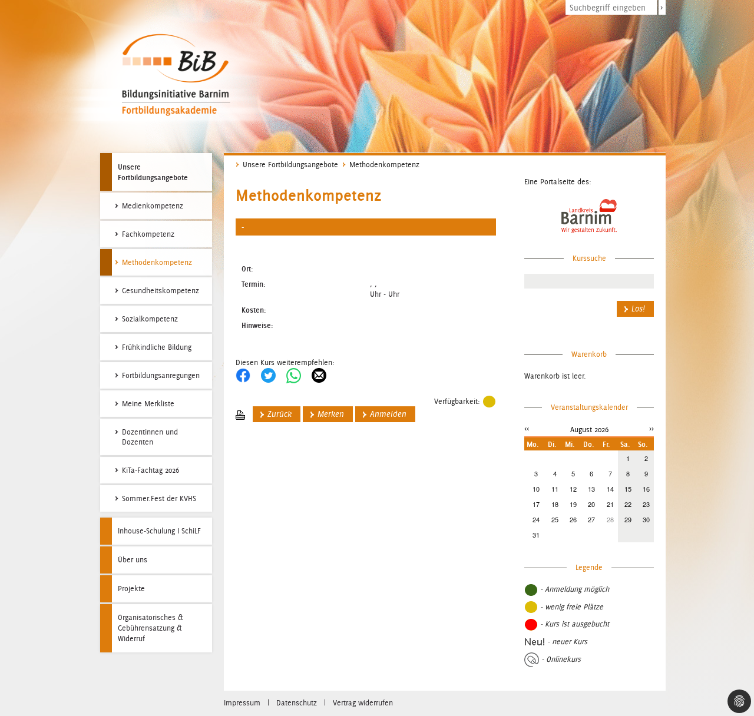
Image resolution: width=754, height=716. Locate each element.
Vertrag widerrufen (363, 702)
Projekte (131, 588)
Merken (331, 414)
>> (651, 428)
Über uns (132, 559)
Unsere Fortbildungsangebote (153, 172)
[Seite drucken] (240, 414)
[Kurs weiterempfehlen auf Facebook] (243, 374)
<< (526, 428)
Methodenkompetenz (384, 164)
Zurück (279, 414)
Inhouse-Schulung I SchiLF (159, 530)
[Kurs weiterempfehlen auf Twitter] (268, 374)
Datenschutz (296, 702)
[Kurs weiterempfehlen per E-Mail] (319, 374)
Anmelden (388, 414)
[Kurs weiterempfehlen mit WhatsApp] (293, 374)
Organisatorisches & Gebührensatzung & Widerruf (150, 628)
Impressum (242, 702)
